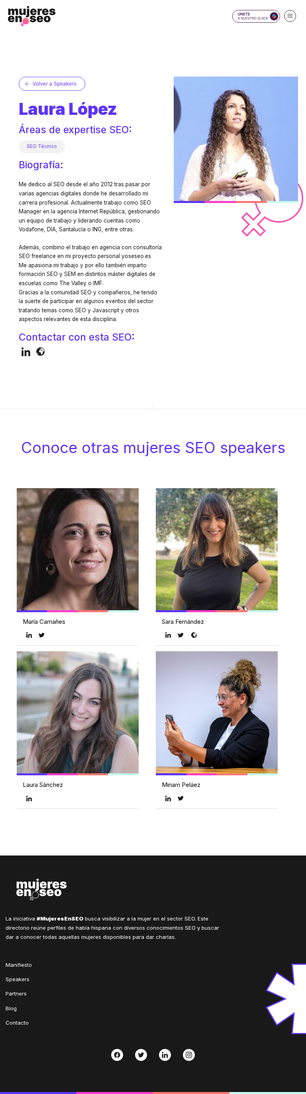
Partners (16, 993)
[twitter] (42, 634)
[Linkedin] (165, 1055)
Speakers (17, 979)
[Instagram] (189, 1055)
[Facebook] (117, 1055)
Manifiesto (19, 965)
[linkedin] (26, 351)
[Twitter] (141, 1055)
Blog (11, 1008)
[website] (40, 351)
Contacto (17, 1022)
